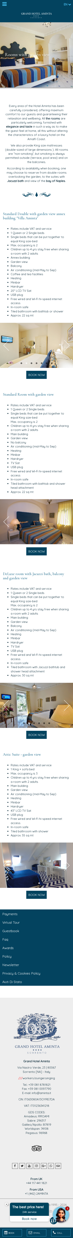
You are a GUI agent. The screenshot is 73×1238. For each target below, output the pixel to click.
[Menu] (4, 4)
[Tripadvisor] (58, 1166)
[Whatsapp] (51, 1166)
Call (59, 1232)
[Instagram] (37, 1166)
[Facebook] (15, 1166)
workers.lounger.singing (39, 1078)
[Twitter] (22, 1166)
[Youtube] (29, 1166)
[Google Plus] (44, 1166)
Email (36, 1232)
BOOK (11, 1232)
